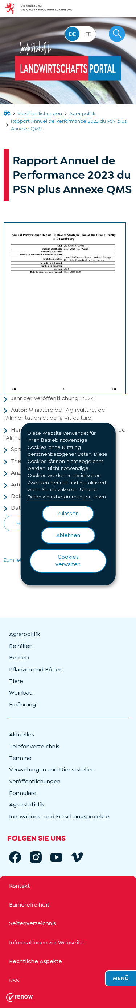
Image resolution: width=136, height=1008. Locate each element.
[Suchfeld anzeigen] (117, 34)
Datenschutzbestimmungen (60, 496)
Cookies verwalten (68, 560)
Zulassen (68, 513)
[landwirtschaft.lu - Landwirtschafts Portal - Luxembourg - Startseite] (68, 60)
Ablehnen (68, 535)
